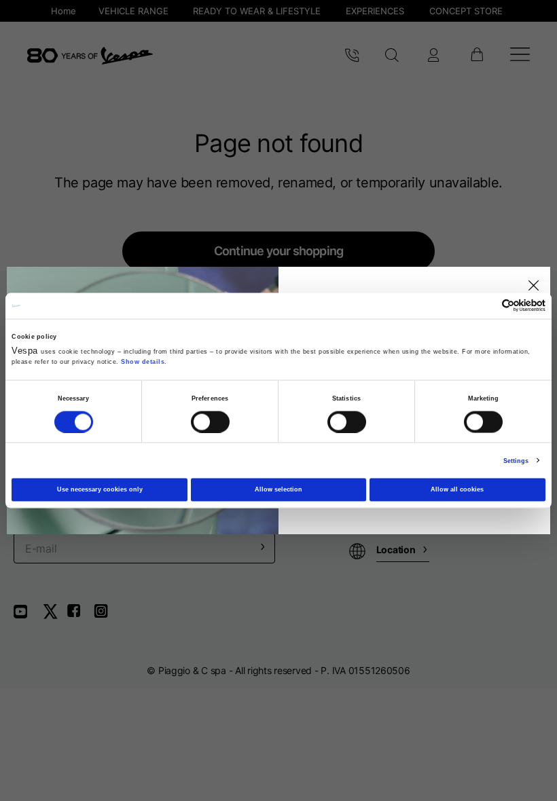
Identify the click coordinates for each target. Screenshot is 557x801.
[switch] (210, 421)
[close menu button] (531, 285)
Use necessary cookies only (100, 489)
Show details (142, 361)
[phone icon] (352, 56)
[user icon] (433, 56)
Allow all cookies (457, 489)
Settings (516, 460)
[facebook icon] (80, 616)
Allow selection (278, 489)
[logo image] (90, 55)
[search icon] (392, 56)
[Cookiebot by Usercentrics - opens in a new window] (486, 305)
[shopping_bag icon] (476, 56)
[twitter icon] (54, 616)
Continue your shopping (278, 251)
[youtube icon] (28, 616)
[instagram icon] (106, 616)
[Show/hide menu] (520, 56)
